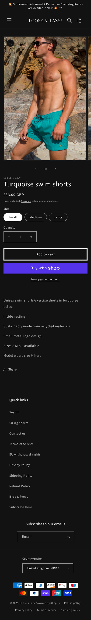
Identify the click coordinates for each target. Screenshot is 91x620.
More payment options (45, 279)
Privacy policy (23, 610)
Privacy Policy (19, 465)
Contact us (17, 433)
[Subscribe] (69, 536)
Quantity (9, 228)
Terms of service (46, 610)
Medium (35, 217)
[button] (9, 20)
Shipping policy (70, 610)
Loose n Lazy (27, 602)
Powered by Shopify (48, 602)
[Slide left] (35, 169)
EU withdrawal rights (25, 454)
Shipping (26, 200)
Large (58, 217)
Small (13, 217)
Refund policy (72, 603)
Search (14, 412)
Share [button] (12, 369)
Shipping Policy (20, 475)
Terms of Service (21, 444)
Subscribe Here (20, 507)
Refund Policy (19, 486)
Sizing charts (18, 423)
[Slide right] (56, 169)
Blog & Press (18, 496)
